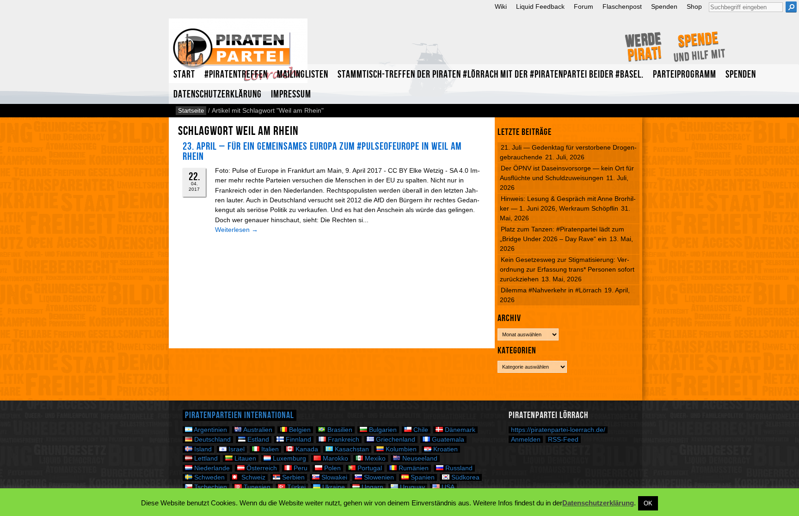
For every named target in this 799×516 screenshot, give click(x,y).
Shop (694, 6)
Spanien (422, 477)
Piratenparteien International (239, 415)
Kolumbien (400, 449)
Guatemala (447, 439)
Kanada (306, 449)
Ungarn (371, 487)
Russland (458, 468)
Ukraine (332, 487)
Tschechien (209, 487)
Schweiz (252, 477)
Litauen (244, 458)
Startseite (191, 110)
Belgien (299, 429)
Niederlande (211, 468)
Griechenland (394, 439)
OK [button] (648, 503)
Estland (257, 439)
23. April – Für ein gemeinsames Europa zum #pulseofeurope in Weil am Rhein (322, 151)
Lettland (205, 458)
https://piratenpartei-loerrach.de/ (558, 429)
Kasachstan (351, 449)
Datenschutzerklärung (217, 94)
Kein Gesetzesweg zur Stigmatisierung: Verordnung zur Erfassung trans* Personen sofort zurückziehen (567, 269)
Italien (269, 449)
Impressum (291, 94)
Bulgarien (382, 429)
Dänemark (459, 429)
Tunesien (256, 487)
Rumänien (413, 468)
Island (202, 449)
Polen (331, 468)
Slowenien (378, 477)
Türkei (295, 487)
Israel (236, 449)
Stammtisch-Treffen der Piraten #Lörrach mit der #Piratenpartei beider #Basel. (491, 74)
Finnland (297, 439)
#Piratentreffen (236, 74)
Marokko (334, 458)
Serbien (292, 477)
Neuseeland (418, 458)
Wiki (501, 6)
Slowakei (333, 477)
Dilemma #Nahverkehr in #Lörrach (551, 290)
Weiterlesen (236, 229)
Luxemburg (288, 458)
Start (184, 74)
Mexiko (374, 458)
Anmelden (526, 439)
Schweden (208, 477)
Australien (257, 429)
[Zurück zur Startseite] (238, 54)
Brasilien (339, 429)
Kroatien (444, 449)
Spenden (664, 6)
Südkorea (464, 477)
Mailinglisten (302, 74)
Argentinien (209, 429)
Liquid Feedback (540, 6)
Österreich (261, 468)
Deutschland (211, 439)
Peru (299, 468)
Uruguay (411, 487)
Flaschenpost (622, 6)
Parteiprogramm (684, 74)
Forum (583, 6)
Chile (420, 429)
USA (447, 487)
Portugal (369, 468)
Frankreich (342, 439)
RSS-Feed (563, 439)
